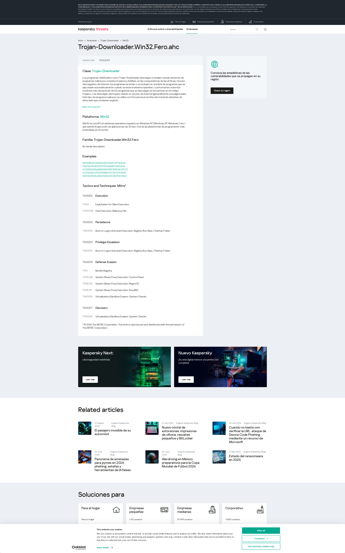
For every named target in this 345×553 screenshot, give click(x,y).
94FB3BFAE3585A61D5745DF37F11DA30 (103, 163)
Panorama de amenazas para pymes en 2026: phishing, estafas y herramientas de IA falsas (113, 464)
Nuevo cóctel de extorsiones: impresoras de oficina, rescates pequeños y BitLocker (179, 433)
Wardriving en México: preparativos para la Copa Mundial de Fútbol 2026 (180, 462)
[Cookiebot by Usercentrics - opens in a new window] (79, 548)
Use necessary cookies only (261, 546)
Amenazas (192, 29)
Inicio (80, 40)
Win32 (126, 40)
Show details (103, 547)
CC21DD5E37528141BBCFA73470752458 (104, 172)
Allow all (261, 530)
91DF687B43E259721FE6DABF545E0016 (103, 166)
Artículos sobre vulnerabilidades (165, 29)
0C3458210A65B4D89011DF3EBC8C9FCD (105, 169)
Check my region (222, 90)
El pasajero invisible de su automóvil (113, 432)
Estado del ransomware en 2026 (246, 458)
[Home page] (94, 29)
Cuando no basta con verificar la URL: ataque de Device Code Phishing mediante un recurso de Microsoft (247, 435)
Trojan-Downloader (110, 40)
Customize (259, 538)
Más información (91, 106)
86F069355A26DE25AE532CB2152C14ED (104, 175)
